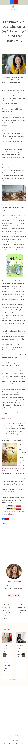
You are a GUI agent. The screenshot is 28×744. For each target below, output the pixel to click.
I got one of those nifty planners (12, 215)
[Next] (23, 655)
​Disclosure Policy (14, 738)
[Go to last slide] (4, 655)
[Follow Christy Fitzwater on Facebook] (9, 595)
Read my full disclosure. (9, 514)
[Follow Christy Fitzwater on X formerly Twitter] (12, 595)
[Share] (3, 519)
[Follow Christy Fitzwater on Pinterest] (18, 595)
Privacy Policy (14, 735)
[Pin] (7, 519)
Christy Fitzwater (8, 45)
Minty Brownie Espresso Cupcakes (21, 609)
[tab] (10, 679)
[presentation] (7, 637)
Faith (24, 45)
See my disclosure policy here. (15, 434)
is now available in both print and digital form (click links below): (13, 500)
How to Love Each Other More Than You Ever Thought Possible (7, 611)
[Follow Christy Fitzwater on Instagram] (15, 595)
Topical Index (14, 740)
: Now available (14, 440)
